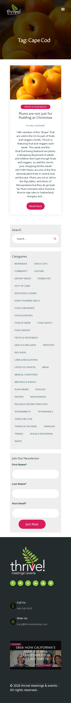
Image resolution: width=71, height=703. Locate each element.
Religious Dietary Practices (31, 404)
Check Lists (40, 264)
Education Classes (26, 293)
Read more (35, 206)
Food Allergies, (24, 664)
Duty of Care (22, 286)
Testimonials (45, 411)
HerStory (48, 345)
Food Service (22, 330)
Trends (19, 434)
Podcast (40, 389)
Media (45, 367)
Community (21, 271)
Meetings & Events (25, 382)
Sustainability (23, 411)
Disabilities (44, 278)
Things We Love (23, 419)
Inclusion (20, 352)
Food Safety (44, 323)
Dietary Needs (23, 278)
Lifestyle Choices (25, 367)
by (35, 125)
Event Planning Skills (27, 301)
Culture (39, 271)
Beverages (21, 264)
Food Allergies (24, 315)
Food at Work (23, 323)
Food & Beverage (24, 308)
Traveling (49, 426)
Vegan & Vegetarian (41, 434)
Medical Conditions (26, 374)
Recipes (19, 397)
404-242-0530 (24, 605)
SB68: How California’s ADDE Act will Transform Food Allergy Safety (35, 653)
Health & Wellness (25, 345)
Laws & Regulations (26, 360)
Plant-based (22, 389)
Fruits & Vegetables (35, 107)
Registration (38, 397)
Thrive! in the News (26, 426)
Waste (18, 441)
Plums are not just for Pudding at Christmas (35, 116)
